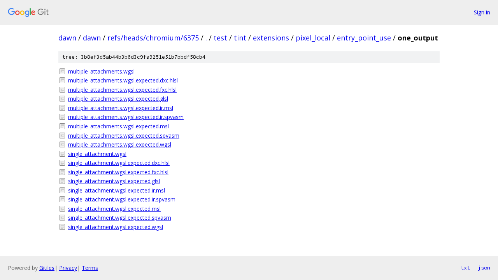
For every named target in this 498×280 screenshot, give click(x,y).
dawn (67, 37)
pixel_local (313, 37)
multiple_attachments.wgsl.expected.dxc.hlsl (123, 80)
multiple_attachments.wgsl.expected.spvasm (123, 135)
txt (465, 267)
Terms (90, 267)
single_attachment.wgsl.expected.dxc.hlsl (119, 162)
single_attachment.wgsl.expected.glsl (114, 181)
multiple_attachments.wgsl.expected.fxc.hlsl (122, 89)
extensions (271, 37)
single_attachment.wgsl (97, 154)
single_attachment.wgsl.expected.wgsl (115, 227)
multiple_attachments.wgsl (101, 71)
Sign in (482, 12)
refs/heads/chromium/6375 (153, 37)
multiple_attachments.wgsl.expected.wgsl (119, 144)
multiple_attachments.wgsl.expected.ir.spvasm (126, 117)
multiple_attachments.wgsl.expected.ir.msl (120, 108)
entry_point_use (364, 37)
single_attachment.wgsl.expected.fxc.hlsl (118, 172)
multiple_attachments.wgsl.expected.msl (118, 126)
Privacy (68, 267)
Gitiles (46, 267)
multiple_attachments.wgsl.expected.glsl (118, 98)
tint (240, 37)
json (484, 267)
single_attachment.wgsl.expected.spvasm (119, 217)
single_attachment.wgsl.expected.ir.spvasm (121, 199)
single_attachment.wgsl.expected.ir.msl (116, 190)
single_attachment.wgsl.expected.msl (114, 208)
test (220, 37)
